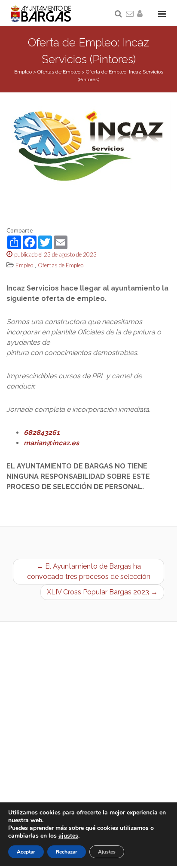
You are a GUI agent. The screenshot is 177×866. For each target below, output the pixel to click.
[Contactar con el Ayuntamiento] (130, 14)
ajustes (68, 836)
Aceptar (26, 851)
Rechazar (66, 851)
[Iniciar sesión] (141, 14)
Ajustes (107, 851)
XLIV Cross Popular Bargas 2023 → (102, 592)
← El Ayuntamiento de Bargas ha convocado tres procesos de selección (88, 571)
